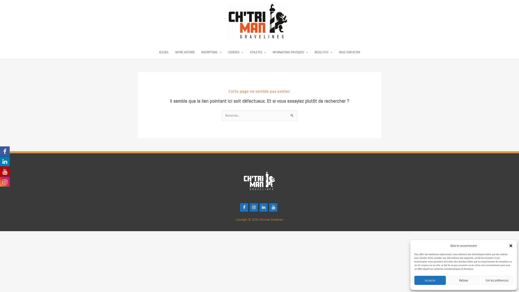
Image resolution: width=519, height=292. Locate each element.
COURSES (233, 52)
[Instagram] (254, 207)
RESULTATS (321, 52)
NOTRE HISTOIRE (185, 52)
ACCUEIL (164, 52)
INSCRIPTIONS (209, 52)
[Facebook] (244, 207)
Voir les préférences (497, 280)
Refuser (463, 280)
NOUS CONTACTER (349, 52)
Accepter (430, 280)
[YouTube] (273, 207)
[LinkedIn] (264, 207)
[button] (511, 246)
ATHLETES (256, 52)
